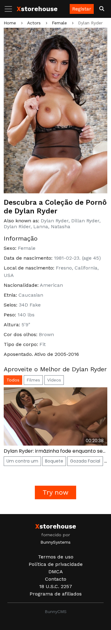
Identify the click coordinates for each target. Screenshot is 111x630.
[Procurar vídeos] (101, 9)
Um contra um (22, 461)
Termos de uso (55, 557)
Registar (81, 9)
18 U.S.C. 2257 (55, 586)
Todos (12, 379)
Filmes (33, 379)
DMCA (55, 571)
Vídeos (54, 379)
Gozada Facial (85, 461)
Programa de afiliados (56, 594)
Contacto (55, 579)
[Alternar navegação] (10, 9)
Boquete (54, 461)
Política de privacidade (56, 564)
